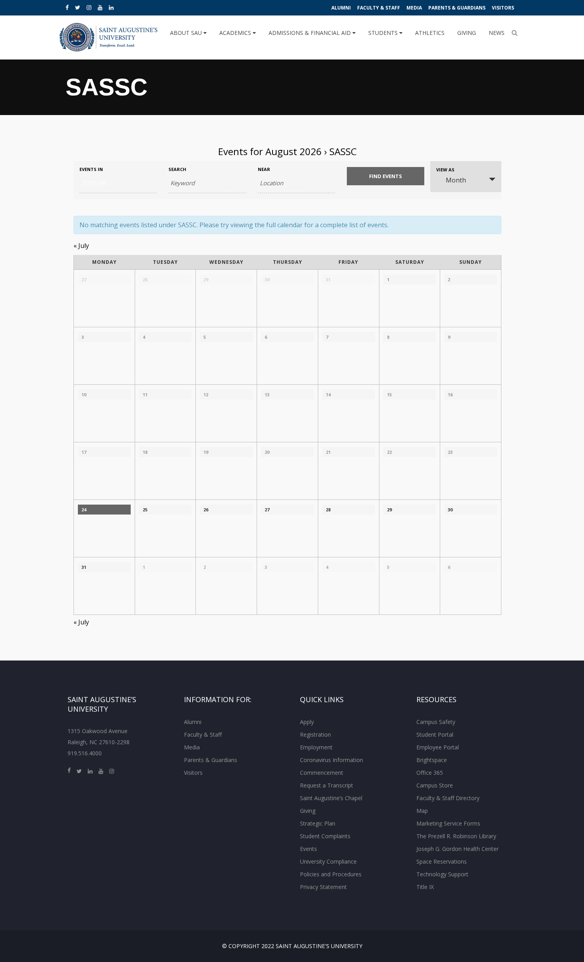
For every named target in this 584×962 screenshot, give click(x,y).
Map (422, 810)
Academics (236, 32)
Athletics (430, 32)
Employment (316, 747)
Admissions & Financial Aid (310, 32)
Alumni (341, 7)
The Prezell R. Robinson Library (456, 836)
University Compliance (328, 861)
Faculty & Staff (378, 7)
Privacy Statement (323, 887)
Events (308, 849)
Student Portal (434, 734)
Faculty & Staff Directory (448, 798)
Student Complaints (325, 836)
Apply (307, 722)
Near (264, 169)
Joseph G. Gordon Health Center (457, 849)
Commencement (321, 772)
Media (414, 7)
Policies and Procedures (331, 874)
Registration (315, 734)
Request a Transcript (326, 785)
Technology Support (442, 874)
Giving (466, 32)
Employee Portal (437, 747)
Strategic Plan (317, 823)
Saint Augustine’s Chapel (331, 798)
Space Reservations (441, 861)
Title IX (425, 887)
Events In (91, 169)
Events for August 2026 (270, 151)
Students (383, 32)
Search (177, 169)
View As (445, 169)
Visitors (503, 7)
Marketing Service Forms (448, 823)
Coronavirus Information (331, 760)
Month (456, 180)
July (81, 245)
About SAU (186, 32)
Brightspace (431, 760)
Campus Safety (435, 722)
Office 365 (429, 772)
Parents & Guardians (456, 7)
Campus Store (434, 785)
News (497, 32)
